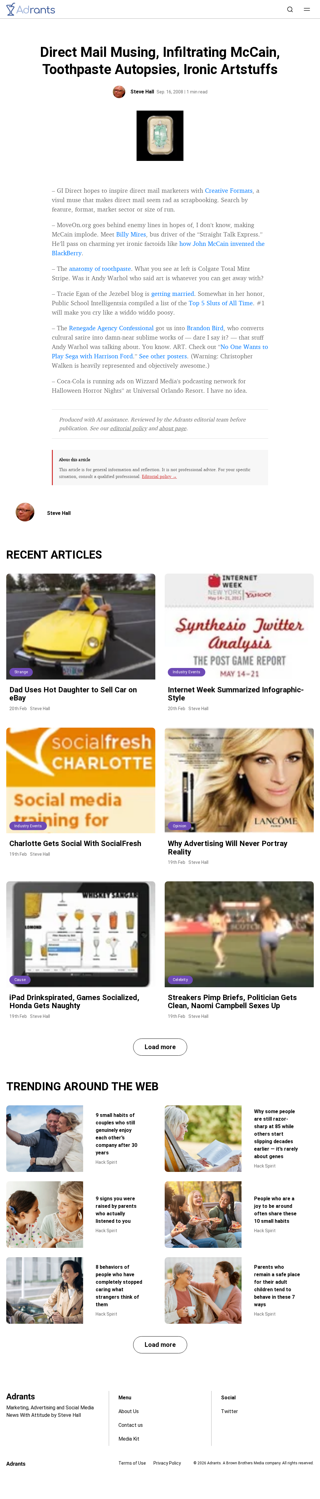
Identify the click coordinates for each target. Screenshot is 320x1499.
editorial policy (128, 428)
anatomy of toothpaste (100, 268)
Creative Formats (228, 190)
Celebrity (180, 980)
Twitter (229, 1411)
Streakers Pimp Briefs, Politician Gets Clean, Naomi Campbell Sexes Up (232, 1001)
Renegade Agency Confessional (111, 328)
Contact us (130, 1425)
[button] (307, 9)
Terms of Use (132, 1463)
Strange (21, 672)
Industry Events (186, 672)
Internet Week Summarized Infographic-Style (236, 693)
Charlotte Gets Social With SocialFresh (75, 843)
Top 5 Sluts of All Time (221, 303)
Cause (20, 980)
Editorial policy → (159, 476)
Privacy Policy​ (167, 1463)
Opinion (179, 826)
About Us (128, 1411)
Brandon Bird (205, 328)
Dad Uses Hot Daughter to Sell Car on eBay (73, 693)
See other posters (163, 356)
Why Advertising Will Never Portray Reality (228, 847)
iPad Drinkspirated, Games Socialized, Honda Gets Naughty (74, 1001)
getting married (172, 293)
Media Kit (128, 1439)
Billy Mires (131, 234)
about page (172, 428)
